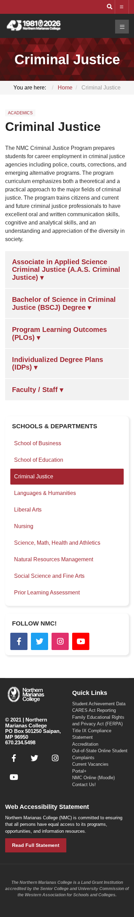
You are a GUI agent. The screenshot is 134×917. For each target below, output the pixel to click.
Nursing (23, 526)
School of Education (38, 460)
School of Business (37, 443)
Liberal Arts (28, 510)
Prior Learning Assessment (47, 592)
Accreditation (85, 744)
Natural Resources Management (53, 559)
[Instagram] (60, 641)
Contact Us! (84, 784)
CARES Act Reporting (94, 710)
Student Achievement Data (98, 703)
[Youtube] (80, 641)
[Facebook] (18, 641)
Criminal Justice (53, 127)
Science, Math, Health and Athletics (57, 543)
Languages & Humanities (45, 493)
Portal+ (79, 771)
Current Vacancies (90, 764)
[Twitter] (39, 641)
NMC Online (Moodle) (93, 777)
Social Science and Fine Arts (49, 576)
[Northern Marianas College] (33, 25)
